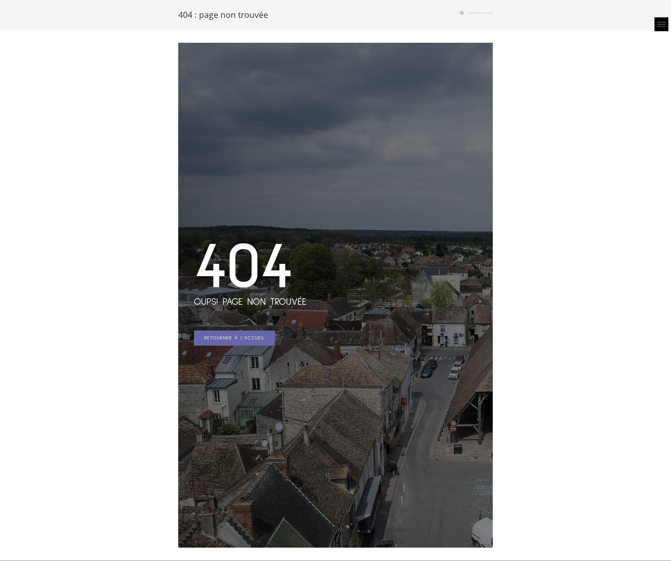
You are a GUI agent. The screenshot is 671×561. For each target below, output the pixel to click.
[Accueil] (461, 12)
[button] (661, 24)
